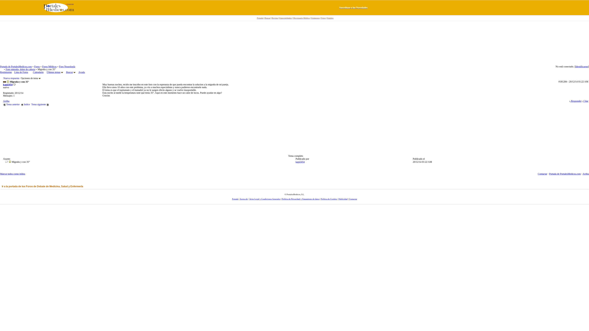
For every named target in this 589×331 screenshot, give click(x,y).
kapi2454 (8, 84)
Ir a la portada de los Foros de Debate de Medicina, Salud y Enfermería (42, 186)
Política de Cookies (329, 199)
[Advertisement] (294, 43)
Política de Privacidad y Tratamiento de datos (301, 199)
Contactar (542, 174)
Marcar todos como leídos (12, 174)
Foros (37, 66)
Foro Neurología (67, 66)
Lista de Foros (21, 72)
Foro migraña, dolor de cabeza (20, 69)
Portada (235, 199)
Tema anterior (13, 104)
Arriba (6, 101)
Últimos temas (53, 72)
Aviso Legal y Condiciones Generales (264, 199)
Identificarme (581, 66)
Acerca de (244, 199)
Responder (575, 101)
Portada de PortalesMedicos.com (16, 66)
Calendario (38, 72)
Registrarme (6, 72)
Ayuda (81, 72)
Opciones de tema (30, 78)
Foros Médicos (49, 66)
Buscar (69, 72)
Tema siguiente (38, 104)
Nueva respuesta (11, 78)
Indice (26, 104)
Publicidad (343, 199)
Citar (585, 101)
